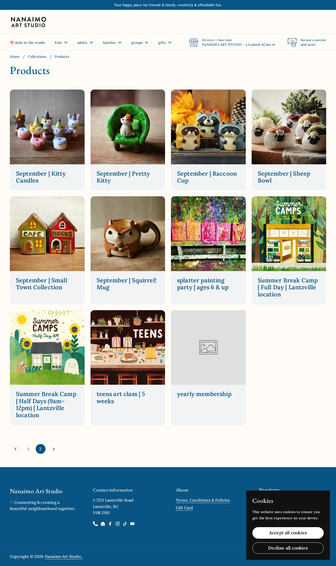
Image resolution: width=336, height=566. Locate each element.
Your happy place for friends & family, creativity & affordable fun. (168, 5)
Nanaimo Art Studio (63, 556)
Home (15, 56)
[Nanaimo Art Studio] (28, 22)
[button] (232, 42)
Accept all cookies (288, 532)
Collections (37, 56)
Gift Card (184, 507)
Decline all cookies (288, 548)
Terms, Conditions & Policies (203, 500)
